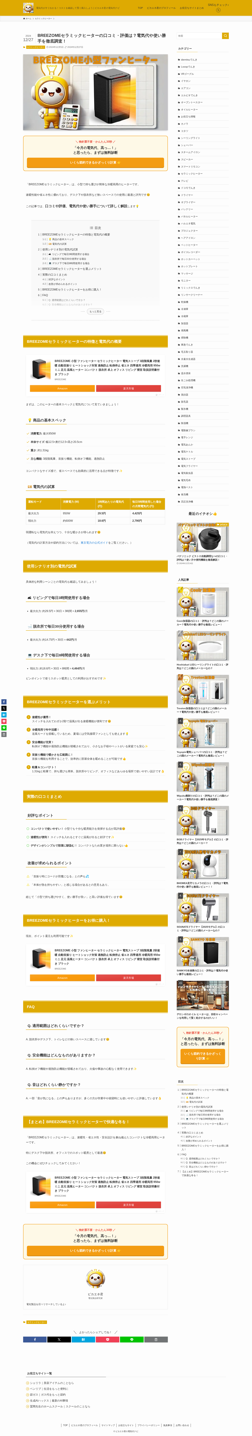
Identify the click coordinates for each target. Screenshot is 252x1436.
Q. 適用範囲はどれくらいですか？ (67, 300)
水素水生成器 (188, 359)
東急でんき (187, 344)
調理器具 (186, 416)
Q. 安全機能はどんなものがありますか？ (71, 304)
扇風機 (184, 330)
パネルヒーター (189, 216)
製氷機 (184, 409)
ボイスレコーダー (190, 252)
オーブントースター (192, 102)
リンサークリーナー (192, 294)
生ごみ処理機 (188, 380)
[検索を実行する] (225, 36)
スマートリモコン (190, 166)
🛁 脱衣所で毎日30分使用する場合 (67, 258)
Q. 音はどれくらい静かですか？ (202, 1167)
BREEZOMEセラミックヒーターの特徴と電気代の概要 (76, 234)
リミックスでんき (190, 287)
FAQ (45, 295)
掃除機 (184, 337)
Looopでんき (188, 66)
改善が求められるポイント (63, 284)
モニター (186, 280)
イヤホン (186, 81)
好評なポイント (57, 279)
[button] (35, 1339)
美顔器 (184, 394)
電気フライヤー (189, 466)
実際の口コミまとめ (54, 274)
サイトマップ (108, 1425)
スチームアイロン (190, 152)
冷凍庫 (184, 309)
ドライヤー (187, 195)
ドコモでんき (188, 187)
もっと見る (95, 311)
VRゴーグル (187, 73)
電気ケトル (187, 451)
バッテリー (187, 209)
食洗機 (184, 494)
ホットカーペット (190, 259)
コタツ (184, 131)
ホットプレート (189, 266)
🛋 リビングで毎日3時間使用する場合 (69, 254)
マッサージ (187, 273)
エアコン (186, 88)
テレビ (184, 180)
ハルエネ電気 (188, 223)
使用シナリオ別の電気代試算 (60, 249)
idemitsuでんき (189, 59)
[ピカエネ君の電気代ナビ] (28, 8)
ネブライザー (188, 202)
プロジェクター (189, 230)
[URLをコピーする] (156, 1339)
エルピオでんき (189, 95)
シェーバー (187, 145)
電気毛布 (186, 480)
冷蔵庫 (184, 316)
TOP (65, 1425)
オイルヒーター (189, 109)
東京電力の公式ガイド (94, 542)
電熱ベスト (187, 487)
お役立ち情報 (188, 116)
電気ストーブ (188, 458)
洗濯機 (184, 366)
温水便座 (186, 373)
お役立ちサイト (126, 1425)
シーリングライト (190, 138)
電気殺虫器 (187, 473)
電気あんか (187, 444)
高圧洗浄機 (187, 501)
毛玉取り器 (187, 351)
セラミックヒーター (35, 47)
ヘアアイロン (188, 238)
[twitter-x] (218, 10)
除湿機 (184, 423)
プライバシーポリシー (148, 1425)
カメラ (184, 123)
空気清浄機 (187, 387)
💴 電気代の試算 (58, 244)
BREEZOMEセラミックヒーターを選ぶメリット (72, 268)
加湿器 (184, 323)
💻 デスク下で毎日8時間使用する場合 (69, 263)
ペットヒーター (189, 245)
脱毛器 (184, 401)
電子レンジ (187, 437)
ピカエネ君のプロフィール (84, 1425)
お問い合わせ (182, 1425)
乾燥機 (184, 302)
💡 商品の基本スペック (61, 239)
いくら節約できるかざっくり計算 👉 (95, 162)
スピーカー (187, 159)
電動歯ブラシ (188, 430)
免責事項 (167, 1425)
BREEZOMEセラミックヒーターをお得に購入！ (72, 289)
